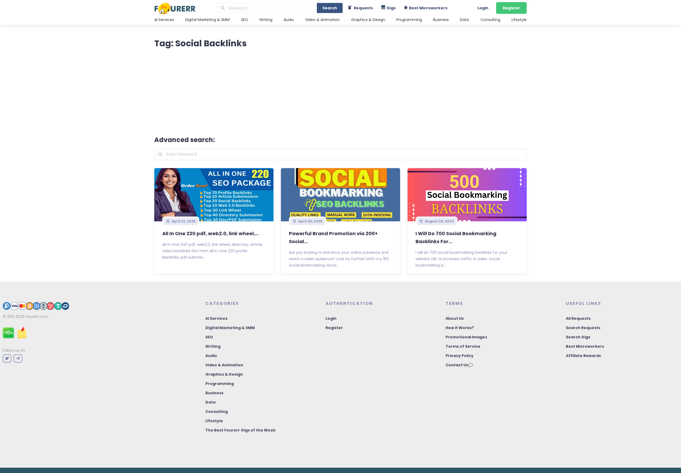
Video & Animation (322, 19)
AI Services (164, 19)
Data (464, 19)
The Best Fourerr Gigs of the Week (240, 430)
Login (482, 8)
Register (511, 8)
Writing (265, 19)
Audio (289, 19)
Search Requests (583, 327)
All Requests (578, 318)
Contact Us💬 (459, 365)
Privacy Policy (460, 355)
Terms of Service (463, 346)
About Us (455, 318)
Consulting (490, 19)
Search (329, 8)
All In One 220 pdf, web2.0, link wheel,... (210, 233)
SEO (244, 19)
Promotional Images (466, 337)
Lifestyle (519, 19)
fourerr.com (37, 316)
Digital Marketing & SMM (207, 19)
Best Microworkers (585, 346)
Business (441, 19)
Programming (409, 19)
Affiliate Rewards (583, 355)
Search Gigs (578, 337)
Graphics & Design (368, 19)
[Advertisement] (340, 91)
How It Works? (460, 327)
